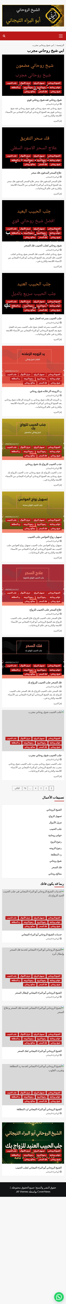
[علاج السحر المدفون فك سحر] (33, 148)
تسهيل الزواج (39, 83)
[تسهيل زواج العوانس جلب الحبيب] (33, 512)
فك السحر (43, 91)
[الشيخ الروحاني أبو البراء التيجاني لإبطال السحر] (33, 968)
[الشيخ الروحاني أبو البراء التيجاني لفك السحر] (33, 1026)
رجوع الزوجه (28, 87)
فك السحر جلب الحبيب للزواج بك (45, 682)
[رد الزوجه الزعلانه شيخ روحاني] (33, 366)
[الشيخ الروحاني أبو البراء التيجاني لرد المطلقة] (33, 1084)
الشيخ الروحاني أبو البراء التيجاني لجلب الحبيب (38, 1167)
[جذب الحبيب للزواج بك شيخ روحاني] (33, 439)
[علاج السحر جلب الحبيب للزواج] (33, 585)
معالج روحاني (30, 91)
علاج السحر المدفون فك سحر (46, 173)
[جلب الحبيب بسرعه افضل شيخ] (33, 293)
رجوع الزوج (41, 87)
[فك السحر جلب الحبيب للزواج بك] (33, 657)
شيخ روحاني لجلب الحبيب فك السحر (43, 245)
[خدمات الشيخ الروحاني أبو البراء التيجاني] (33, 910)
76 (25, 788)
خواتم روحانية (55, 87)
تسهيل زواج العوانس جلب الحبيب (45, 537)
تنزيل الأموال (25, 83)
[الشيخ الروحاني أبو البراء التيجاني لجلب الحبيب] (33, 1143)
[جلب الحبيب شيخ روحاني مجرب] (33, 730)
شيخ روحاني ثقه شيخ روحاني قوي (44, 100)
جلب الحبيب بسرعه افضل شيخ (46, 318)
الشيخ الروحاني (54, 83)
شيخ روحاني (55, 91)
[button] (61, 36)
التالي (17, 788)
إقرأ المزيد (58, 121)
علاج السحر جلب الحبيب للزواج (45, 610)
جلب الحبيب (11, 83)
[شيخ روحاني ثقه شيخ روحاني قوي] (33, 75)
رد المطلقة (16, 87)
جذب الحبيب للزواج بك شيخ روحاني (43, 464)
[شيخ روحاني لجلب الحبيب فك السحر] (33, 220)
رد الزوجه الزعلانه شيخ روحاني (46, 391)
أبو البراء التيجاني (52, 104)
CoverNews (43, 1191)
